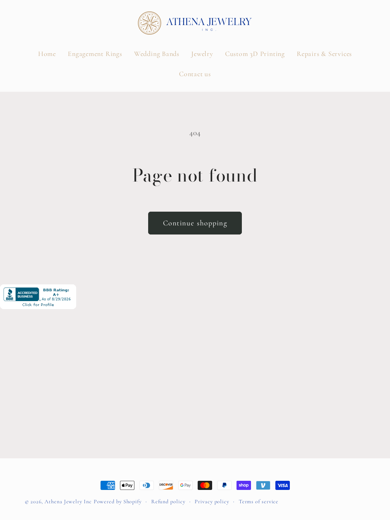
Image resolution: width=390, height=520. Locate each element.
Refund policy (168, 501)
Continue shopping (195, 223)
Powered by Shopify (118, 501)
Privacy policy (212, 501)
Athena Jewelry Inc (68, 501)
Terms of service (259, 501)
